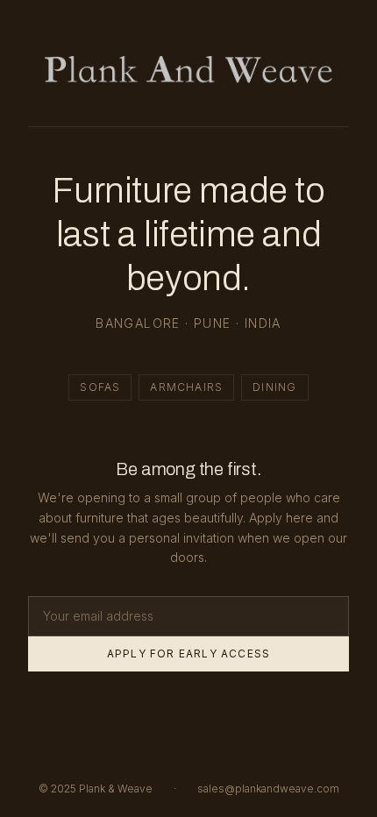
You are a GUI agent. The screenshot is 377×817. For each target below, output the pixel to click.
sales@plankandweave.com (268, 788)
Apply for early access (188, 653)
